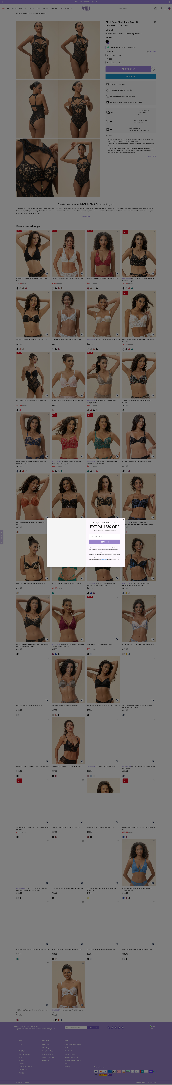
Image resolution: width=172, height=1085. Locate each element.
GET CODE (105, 542)
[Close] (123, 519)
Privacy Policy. (104, 559)
